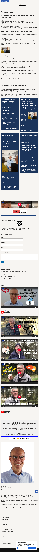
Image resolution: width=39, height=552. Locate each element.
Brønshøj (25, 496)
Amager (9, 496)
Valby (33, 500)
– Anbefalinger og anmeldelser (6, 543)
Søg (1, 489)
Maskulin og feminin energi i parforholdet (7, 278)
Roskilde (20, 500)
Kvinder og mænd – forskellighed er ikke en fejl (9, 276)
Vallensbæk (36, 500)
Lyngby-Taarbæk (10, 500)
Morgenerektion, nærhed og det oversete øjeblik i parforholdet (11, 274)
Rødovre (27, 500)
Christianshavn (3, 497)
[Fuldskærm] (37, 307)
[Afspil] (1, 307)
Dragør (7, 497)
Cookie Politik (27, 545)
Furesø (28, 497)
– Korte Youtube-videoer (5, 527)
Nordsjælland (16, 500)
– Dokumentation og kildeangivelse (7, 531)
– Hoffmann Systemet (4, 519)
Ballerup (16, 496)
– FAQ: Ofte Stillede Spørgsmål (6, 529)
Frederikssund (23, 497)
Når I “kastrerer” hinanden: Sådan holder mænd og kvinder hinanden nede (13, 271)
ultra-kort (11, 434)
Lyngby (6, 500)
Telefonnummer (3, 242)
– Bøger (2, 541)
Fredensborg (14, 497)
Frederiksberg (18, 497)
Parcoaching (3, 522)
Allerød (6, 496)
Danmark (22, 495)
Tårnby (30, 500)
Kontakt (2, 546)
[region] (26, 545)
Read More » (15, 128)
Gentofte (31, 497)
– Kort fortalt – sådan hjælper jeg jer (7, 524)
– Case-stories (3, 526)
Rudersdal (24, 500)
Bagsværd (12, 496)
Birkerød (19, 496)
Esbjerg (4, 501)
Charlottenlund (30, 496)
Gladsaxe (34, 497)
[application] (19, 297)
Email (2, 247)
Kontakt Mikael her (4, 1)
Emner (2, 534)
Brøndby (22, 496)
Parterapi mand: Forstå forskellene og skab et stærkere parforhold (8, 101)
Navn (2, 237)
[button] (19, 438)
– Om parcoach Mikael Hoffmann (6, 539)
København (3, 500)
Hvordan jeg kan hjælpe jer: (6, 252)
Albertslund (3, 496)
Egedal (10, 497)
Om (1, 538)
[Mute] (35, 307)
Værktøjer (2, 536)
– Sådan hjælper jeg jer (5, 517)
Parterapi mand (25, 99)
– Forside (2, 515)
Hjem (2, 514)
